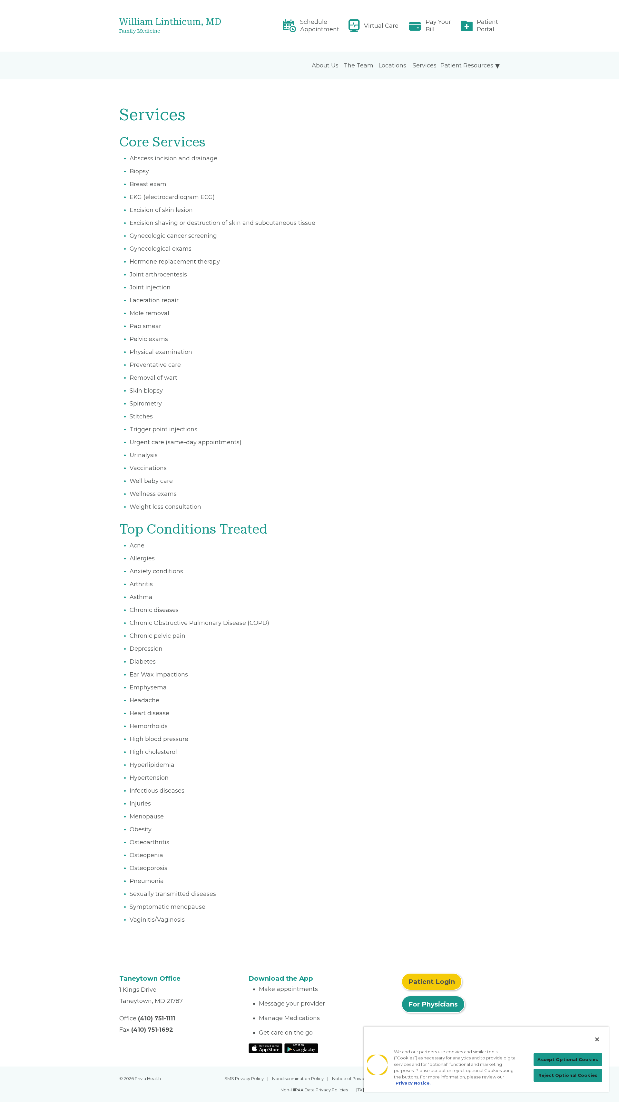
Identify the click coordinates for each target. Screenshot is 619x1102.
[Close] (597, 1039)
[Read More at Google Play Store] (301, 1047)
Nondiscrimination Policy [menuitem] (298, 1078)
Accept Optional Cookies (567, 1059)
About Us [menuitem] (325, 65)
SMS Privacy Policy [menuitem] (244, 1078)
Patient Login (431, 982)
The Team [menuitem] (358, 65)
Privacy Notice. (413, 1083)
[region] (486, 1059)
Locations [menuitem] (392, 65)
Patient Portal (487, 25)
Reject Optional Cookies (567, 1075)
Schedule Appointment (319, 25)
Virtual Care (381, 25)
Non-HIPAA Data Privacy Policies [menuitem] (314, 1089)
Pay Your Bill (438, 25)
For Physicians (433, 1004)
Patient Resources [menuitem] (466, 65)
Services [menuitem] (425, 65)
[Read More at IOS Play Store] (265, 1047)
